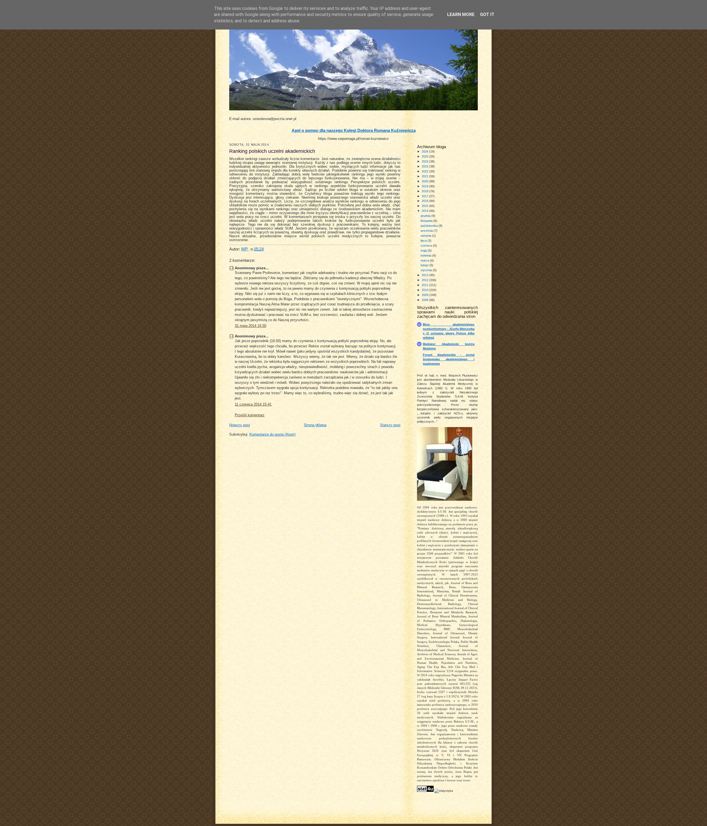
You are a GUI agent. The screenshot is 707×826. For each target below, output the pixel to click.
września (427, 230)
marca (425, 260)
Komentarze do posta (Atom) (272, 434)
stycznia (427, 270)
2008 (425, 300)
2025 (425, 156)
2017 (425, 196)
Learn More (460, 14)
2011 (425, 285)
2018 (425, 191)
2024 (425, 161)
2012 (425, 280)
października (430, 225)
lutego (425, 265)
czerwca (427, 245)
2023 (425, 166)
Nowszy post (239, 425)
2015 (425, 205)
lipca (424, 240)
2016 (425, 200)
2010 (425, 290)
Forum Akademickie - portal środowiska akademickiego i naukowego (448, 359)
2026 (425, 151)
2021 (425, 176)
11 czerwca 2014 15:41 (253, 404)
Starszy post (390, 425)
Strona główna (315, 425)
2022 (425, 171)
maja (424, 250)
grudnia (426, 215)
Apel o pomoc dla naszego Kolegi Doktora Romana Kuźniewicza (354, 130)
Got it (487, 14)
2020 (425, 181)
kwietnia (426, 255)
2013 (425, 275)
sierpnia (426, 235)
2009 (425, 295)
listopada (427, 220)
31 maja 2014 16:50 (250, 326)
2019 (425, 186)
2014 (425, 210)
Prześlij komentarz (250, 415)
